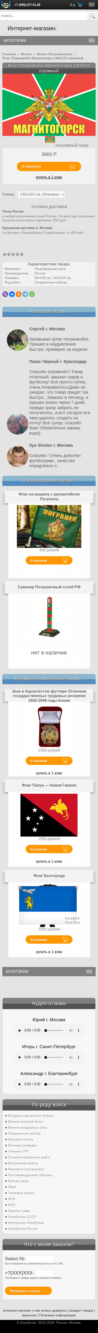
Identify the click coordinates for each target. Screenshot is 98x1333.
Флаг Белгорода (49, 876)
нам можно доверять (50, 1310)
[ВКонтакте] (12, 294)
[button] (93, 15)
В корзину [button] (31, 166)
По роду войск (49, 1105)
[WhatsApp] (32, 294)
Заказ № (15, 1258)
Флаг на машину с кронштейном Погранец (49, 496)
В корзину (38, 560)
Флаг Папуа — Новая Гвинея (49, 785)
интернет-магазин (17, 1310)
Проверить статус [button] (25, 1291)
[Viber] (5, 294)
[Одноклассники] (18, 294)
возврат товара (81, 1310)
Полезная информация (57, 1315)
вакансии (29, 1315)
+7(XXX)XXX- (20, 1272)
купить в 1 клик (49, 177)
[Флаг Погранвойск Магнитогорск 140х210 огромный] (49, 105)
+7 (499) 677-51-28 (27, 5)
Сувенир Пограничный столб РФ (49, 587)
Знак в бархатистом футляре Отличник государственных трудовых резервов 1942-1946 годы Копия (49, 696)
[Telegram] (25, 294)
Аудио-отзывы (49, 1003)
